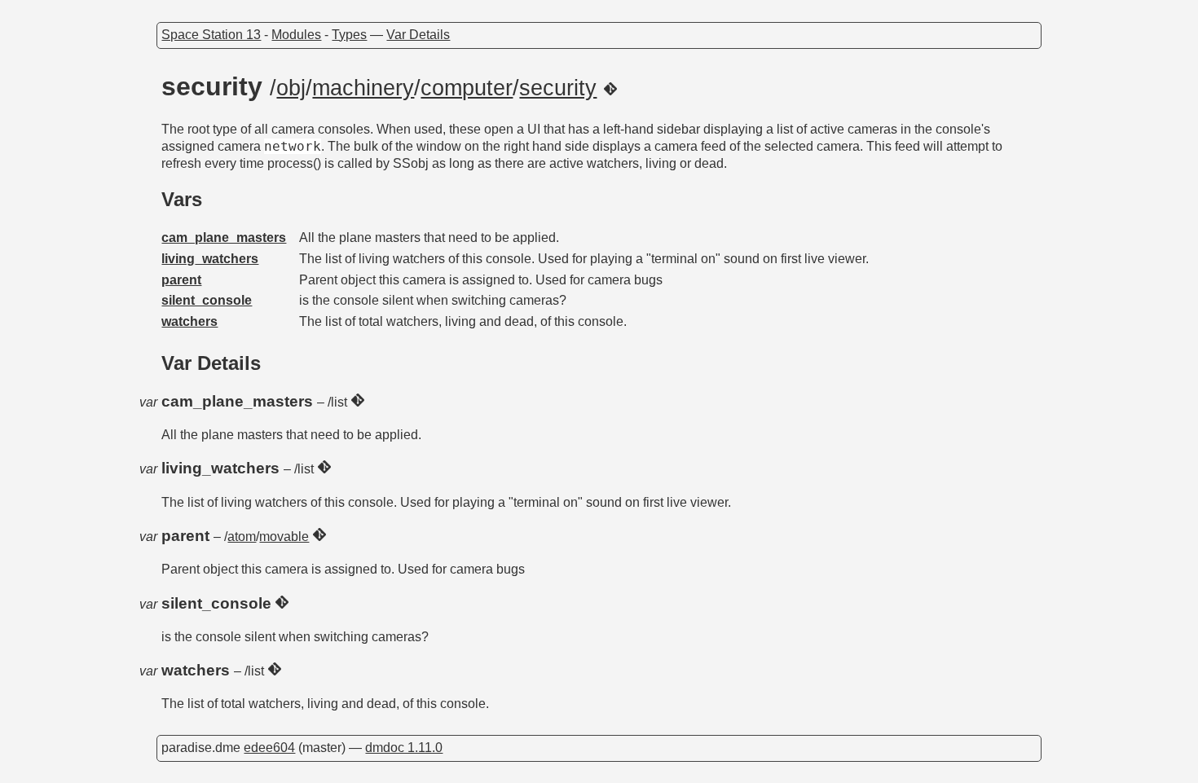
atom (241, 536)
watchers (189, 321)
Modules (296, 35)
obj (291, 88)
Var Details (418, 35)
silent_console (206, 300)
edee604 (269, 747)
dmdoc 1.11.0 (404, 747)
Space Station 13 (211, 35)
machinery (363, 88)
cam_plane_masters (223, 237)
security (558, 88)
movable (284, 536)
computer (467, 88)
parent (181, 280)
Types (349, 35)
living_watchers (209, 259)
